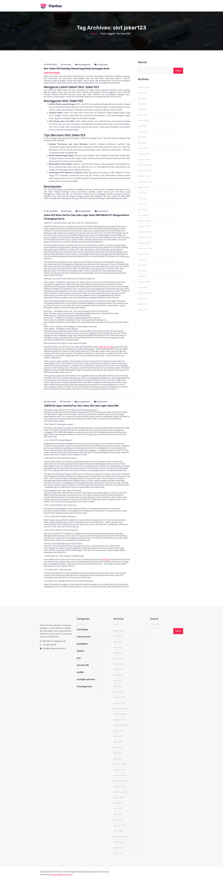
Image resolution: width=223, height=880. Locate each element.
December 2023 (145, 232)
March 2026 (143, 115)
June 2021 (142, 304)
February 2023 (144, 282)
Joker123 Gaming (52, 73)
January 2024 (144, 226)
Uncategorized (84, 65)
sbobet (80, 651)
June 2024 (142, 198)
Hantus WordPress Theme (61, 875)
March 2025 (143, 148)
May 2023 (142, 271)
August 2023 (143, 254)
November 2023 (145, 237)
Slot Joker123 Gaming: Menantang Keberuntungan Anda (76, 68)
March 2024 (143, 215)
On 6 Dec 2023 (50, 402)
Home (94, 33)
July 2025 (142, 126)
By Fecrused (66, 65)
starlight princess (86, 679)
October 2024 (144, 176)
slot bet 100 (83, 665)
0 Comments (102, 65)
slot (79, 658)
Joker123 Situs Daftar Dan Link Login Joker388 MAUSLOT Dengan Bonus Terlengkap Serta (86, 217)
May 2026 (142, 104)
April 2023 (142, 276)
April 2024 (142, 210)
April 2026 (142, 109)
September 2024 (145, 182)
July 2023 (142, 260)
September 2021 (145, 293)
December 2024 (145, 165)
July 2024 (142, 193)
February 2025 (144, 154)
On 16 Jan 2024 (50, 211)
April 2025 (142, 143)
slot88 (80, 672)
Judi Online (82, 629)
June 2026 (142, 98)
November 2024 (145, 171)
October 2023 (144, 243)
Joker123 (106, 559)
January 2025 (144, 159)
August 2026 (143, 87)
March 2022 (143, 287)
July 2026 (142, 93)
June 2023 (142, 265)
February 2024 (144, 221)
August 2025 (143, 121)
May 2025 (142, 137)
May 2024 (142, 204)
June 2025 (142, 132)
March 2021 (143, 310)
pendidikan (82, 644)
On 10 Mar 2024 (50, 65)
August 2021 (143, 299)
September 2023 (145, 248)
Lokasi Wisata (84, 636)
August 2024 (143, 187)
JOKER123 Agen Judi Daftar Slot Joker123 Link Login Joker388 (81, 405)
